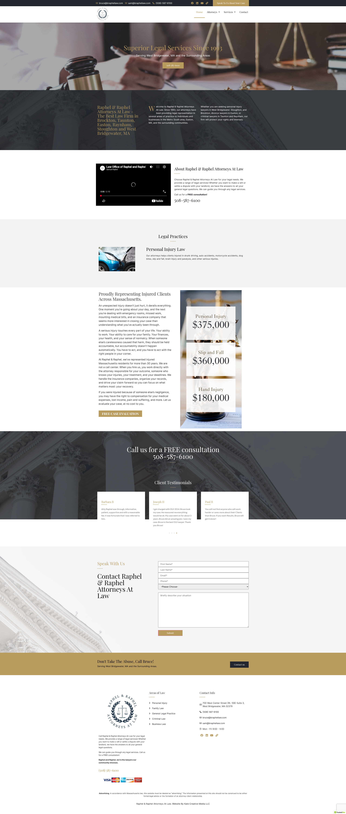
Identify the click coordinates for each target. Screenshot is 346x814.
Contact (243, 12)
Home (199, 12)
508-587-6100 (187, 200)
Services (228, 12)
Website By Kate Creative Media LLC (191, 803)
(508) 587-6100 (109, 770)
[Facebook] (192, 3)
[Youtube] (202, 3)
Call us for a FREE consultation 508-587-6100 (173, 453)
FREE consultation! (197, 194)
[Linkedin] (197, 3)
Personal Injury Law (165, 249)
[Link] (207, 3)
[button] (213, 12)
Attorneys (212, 12)
